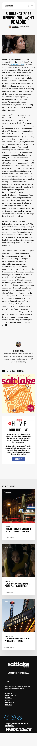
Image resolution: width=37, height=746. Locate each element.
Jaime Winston (9, 592)
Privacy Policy (9, 702)
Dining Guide (9, 693)
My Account (8, 705)
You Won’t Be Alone (16, 65)
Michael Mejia (15, 27)
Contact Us (8, 698)
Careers (7, 700)
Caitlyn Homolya (10, 537)
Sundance (8, 492)
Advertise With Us (10, 695)
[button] (32, 6)
